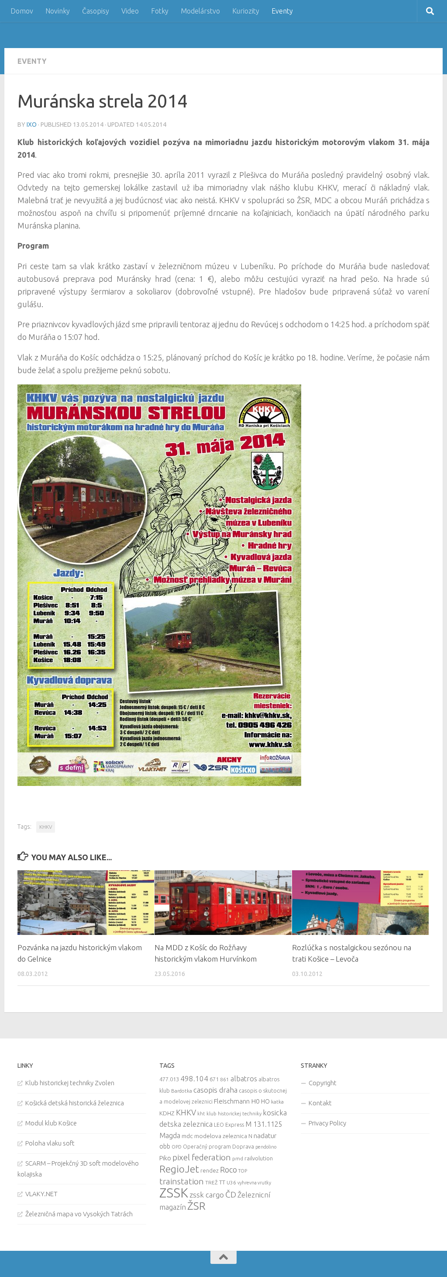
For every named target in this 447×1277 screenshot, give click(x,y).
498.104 (194, 1078)
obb (164, 1146)
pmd (237, 1158)
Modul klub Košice (51, 1123)
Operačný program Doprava (218, 1146)
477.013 (169, 1079)
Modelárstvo (200, 11)
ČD (230, 1194)
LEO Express (229, 1125)
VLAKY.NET (41, 1193)
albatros (243, 1079)
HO (265, 1101)
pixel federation (201, 1157)
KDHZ (167, 1113)
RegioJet (179, 1168)
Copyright (323, 1083)
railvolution (258, 1158)
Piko (165, 1158)
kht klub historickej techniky (229, 1113)
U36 (231, 1182)
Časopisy (95, 11)
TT (222, 1182)
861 (224, 1079)
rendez (209, 1170)
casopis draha (215, 1090)
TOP (242, 1170)
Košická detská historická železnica (74, 1103)
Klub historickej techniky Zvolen (69, 1083)
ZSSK (173, 1193)
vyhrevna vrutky (254, 1182)
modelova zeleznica (220, 1135)
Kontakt (320, 1103)
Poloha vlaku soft (50, 1143)
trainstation (181, 1181)
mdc (187, 1135)
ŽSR (196, 1206)
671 (214, 1079)
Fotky (159, 11)
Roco (228, 1169)
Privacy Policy (327, 1123)
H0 (255, 1101)
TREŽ (211, 1182)
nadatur (265, 1135)
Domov (21, 11)
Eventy (282, 11)
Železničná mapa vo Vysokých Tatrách (79, 1214)
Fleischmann (232, 1101)
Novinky (57, 11)
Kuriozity (245, 11)
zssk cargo (206, 1194)
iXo (32, 124)
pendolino (265, 1146)
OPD (177, 1146)
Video (130, 11)
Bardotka (181, 1091)
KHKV (45, 827)
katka (277, 1101)
